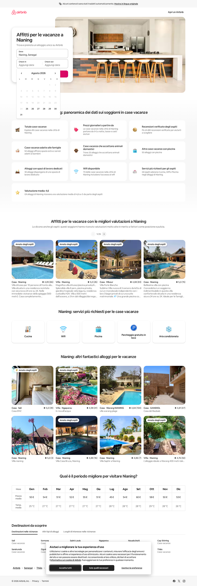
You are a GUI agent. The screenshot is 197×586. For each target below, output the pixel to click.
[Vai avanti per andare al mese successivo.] (55, 73)
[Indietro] (93, 234)
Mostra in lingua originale (126, 3)
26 (32, 108)
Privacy (35, 581)
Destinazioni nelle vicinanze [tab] (25, 531)
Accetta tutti (65, 568)
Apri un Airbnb (176, 12)
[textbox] (29, 65)
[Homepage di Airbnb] (19, 12)
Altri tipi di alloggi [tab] (50, 531)
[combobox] (42, 55)
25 (27, 108)
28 (44, 108)
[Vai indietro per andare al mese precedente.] (21, 73)
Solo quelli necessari (98, 568)
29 (50, 108)
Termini (45, 581)
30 (55, 108)
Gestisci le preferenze (131, 568)
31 (21, 114)
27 (38, 108)
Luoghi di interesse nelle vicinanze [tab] (79, 531)
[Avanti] (104, 234)
